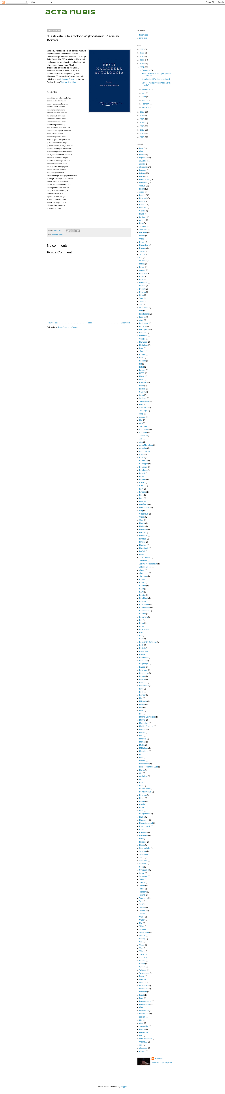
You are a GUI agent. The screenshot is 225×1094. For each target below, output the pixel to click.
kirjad (141, 995)
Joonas (142, 270)
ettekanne (143, 183)
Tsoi (141, 904)
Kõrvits (142, 679)
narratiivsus (144, 1014)
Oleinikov (143, 776)
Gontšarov (143, 504)
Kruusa (142, 667)
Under (141, 920)
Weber (142, 964)
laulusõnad (144, 1011)
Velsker (142, 935)
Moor (141, 754)
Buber (141, 476)
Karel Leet (143, 598)
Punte (141, 242)
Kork (141, 645)
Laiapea (142, 683)
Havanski (143, 342)
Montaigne (143, 751)
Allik (141, 442)
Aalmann (143, 432)
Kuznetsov (143, 673)
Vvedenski (143, 407)
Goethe (142, 339)
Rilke (141, 829)
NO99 (141, 373)
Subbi (141, 873)
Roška (142, 845)
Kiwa (141, 632)
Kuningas (143, 670)
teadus (142, 1029)
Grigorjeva (143, 514)
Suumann (143, 876)
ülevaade (143, 1048)
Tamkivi (142, 882)
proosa (142, 220)
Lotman (142, 370)
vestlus (142, 186)
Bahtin (142, 458)
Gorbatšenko (144, 508)
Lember (142, 695)
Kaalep (142, 579)
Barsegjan (143, 464)
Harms (142, 523)
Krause (142, 654)
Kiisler (141, 626)
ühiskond (143, 167)
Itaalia (141, 554)
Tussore (142, 911)
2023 (142, 60)
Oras (141, 379)
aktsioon (142, 979)
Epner (141, 267)
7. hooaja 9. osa (67, 79)
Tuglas (142, 907)
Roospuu (143, 832)
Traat (141, 901)
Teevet (142, 886)
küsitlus (142, 317)
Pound (142, 801)
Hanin (141, 214)
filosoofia (143, 233)
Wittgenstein (144, 973)
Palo (141, 786)
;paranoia (143, 426)
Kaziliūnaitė (144, 611)
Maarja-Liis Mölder (147, 717)
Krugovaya (143, 664)
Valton (141, 926)
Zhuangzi (143, 411)
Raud (141, 386)
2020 (142, 112)
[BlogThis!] (70, 230)
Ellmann (142, 333)
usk (140, 1036)
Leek (141, 692)
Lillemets (143, 701)
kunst (141, 176)
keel (141, 311)
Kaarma (142, 586)
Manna (142, 720)
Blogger (123, 1087)
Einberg (142, 492)
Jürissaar (143, 576)
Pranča (142, 804)
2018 (142, 119)
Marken (142, 732)
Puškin (142, 289)
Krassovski (143, 651)
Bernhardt (143, 470)
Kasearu (142, 601)
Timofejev (143, 229)
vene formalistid (145, 1039)
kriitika (142, 264)
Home (89, 323)
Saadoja (142, 226)
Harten (142, 526)
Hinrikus (142, 539)
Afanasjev (143, 436)
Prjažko (142, 286)
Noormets (143, 283)
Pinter (141, 798)
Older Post (125, 323)
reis (140, 1020)
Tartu (141, 298)
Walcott (142, 961)
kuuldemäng (144, 1004)
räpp (141, 1023)
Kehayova (143, 617)
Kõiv (141, 223)
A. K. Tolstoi (144, 429)
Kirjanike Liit (144, 629)
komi (141, 998)
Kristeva (142, 661)
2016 (142, 126)
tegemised (143, 35)
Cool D (142, 486)
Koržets (55, 234)
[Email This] (67, 230)
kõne (141, 1007)
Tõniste (142, 914)
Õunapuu (143, 1042)
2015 (142, 130)
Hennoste (143, 536)
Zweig (141, 976)
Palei (141, 782)
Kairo (141, 592)
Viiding (142, 939)
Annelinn (143, 448)
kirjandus (143, 158)
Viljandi (142, 951)
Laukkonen (144, 686)
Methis (142, 745)
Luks (141, 711)
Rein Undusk (144, 826)
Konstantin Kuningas (148, 642)
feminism (143, 992)
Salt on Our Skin (68, 82)
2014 (142, 133)
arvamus (142, 261)
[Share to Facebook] (75, 230)
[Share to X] (73, 230)
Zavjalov (142, 217)
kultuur (142, 173)
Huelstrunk (143, 548)
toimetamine (144, 180)
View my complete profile (162, 1063)
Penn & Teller (144, 789)
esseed (142, 417)
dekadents (143, 989)
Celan (141, 483)
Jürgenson (143, 573)
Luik (141, 708)
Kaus (141, 276)
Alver (141, 320)
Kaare (141, 582)
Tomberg (143, 892)
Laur (141, 689)
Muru (141, 757)
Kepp (141, 623)
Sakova (142, 392)
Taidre (141, 879)
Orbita (141, 239)
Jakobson (143, 561)
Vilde (141, 948)
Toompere (143, 898)
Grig (141, 511)
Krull (141, 279)
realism (142, 1017)
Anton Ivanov (144, 451)
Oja (140, 773)
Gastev (142, 211)
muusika (142, 208)
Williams (142, 970)
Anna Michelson (146, 445)
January (145, 107)
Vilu (140, 304)
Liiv (140, 698)
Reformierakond (146, 823)
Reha (141, 189)
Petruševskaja (145, 792)
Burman (142, 479)
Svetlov (142, 251)
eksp (141, 414)
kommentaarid (145, 1001)
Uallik (141, 917)
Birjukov (142, 326)
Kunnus (142, 361)
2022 (142, 64)
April (144, 97)
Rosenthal (143, 836)
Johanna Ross (145, 567)
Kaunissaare (144, 607)
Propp (141, 807)
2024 (142, 56)
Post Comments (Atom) (67, 327)
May (144, 93)
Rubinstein (143, 245)
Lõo (140, 714)
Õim (141, 423)
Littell (141, 367)
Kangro (142, 354)
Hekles (142, 533)
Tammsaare (144, 401)
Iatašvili (142, 551)
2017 (142, 123)
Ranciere (143, 383)
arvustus (142, 161)
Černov (142, 1051)
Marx (141, 736)
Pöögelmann (144, 814)
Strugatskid (144, 870)
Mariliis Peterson (146, 726)
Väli (140, 258)
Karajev (142, 595)
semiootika (143, 1026)
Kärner (142, 676)
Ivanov (142, 236)
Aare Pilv (159, 1059)
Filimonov (143, 336)
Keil (140, 620)
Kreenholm (143, 658)
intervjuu (142, 170)
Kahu (141, 589)
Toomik (142, 895)
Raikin (142, 817)
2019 (142, 115)
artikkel (142, 164)
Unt (140, 923)
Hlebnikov (143, 345)
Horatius (142, 545)
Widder (142, 967)
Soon (141, 867)
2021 (142, 67)
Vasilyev (142, 929)
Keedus (142, 614)
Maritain (142, 729)
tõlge (141, 151)
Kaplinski (143, 198)
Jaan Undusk (144, 557)
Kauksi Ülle (144, 604)
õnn (140, 1045)
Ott (140, 779)
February (146, 104)
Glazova (142, 501)
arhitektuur (143, 308)
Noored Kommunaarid (148, 767)
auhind (142, 982)
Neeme (142, 761)
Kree (141, 358)
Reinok (142, 389)
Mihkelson (143, 748)
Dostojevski (144, 330)
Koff (140, 636)
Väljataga (143, 957)
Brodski (142, 473)
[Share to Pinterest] (78, 230)
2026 (142, 49)
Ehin (141, 489)
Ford (141, 498)
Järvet (141, 570)
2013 (142, 137)
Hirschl (142, 542)
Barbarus (143, 461)
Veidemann (144, 932)
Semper (142, 851)
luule (60, 234)
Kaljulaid (143, 273)
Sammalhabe (144, 848)
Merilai (142, 742)
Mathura (142, 739)
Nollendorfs (144, 764)
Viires (141, 945)
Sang (141, 395)
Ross (141, 839)
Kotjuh (142, 201)
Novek (142, 770)
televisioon (143, 1032)
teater (141, 155)
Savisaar (143, 398)
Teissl (141, 889)
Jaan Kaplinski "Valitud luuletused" (156, 79)
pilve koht (143, 38)
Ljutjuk (142, 704)
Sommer (142, 864)
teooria (142, 195)
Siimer (142, 858)
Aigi (140, 439)
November (146, 89)
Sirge (141, 295)
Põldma (142, 292)
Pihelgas (143, 795)
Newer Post (52, 323)
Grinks (142, 517)
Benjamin (143, 467)
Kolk (141, 639)
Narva (141, 376)
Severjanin (143, 854)
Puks (141, 811)
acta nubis (70, 12)
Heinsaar (143, 529)
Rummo (142, 248)
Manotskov (143, 723)
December (146, 70)
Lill (140, 364)
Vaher (141, 301)
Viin (140, 942)
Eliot (141, 495)
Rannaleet (143, 820)
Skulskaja (143, 861)
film (140, 420)
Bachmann (143, 323)
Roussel (142, 842)
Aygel (141, 454)
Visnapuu (143, 954)
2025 (142, 53)
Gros (141, 520)
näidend (142, 204)
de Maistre (143, 986)
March (145, 100)
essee (141, 192)
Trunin (142, 254)
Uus (141, 404)
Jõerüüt (142, 351)
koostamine (144, 314)
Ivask (141, 348)
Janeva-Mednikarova (148, 564)
